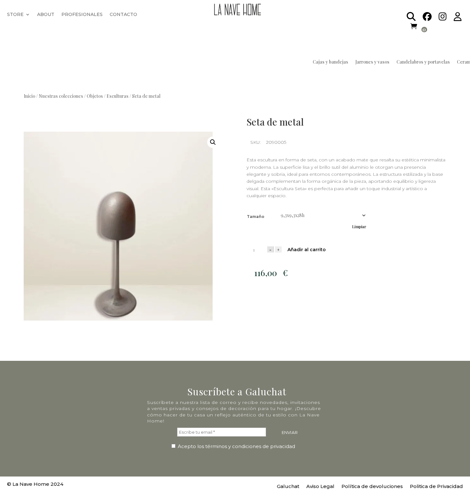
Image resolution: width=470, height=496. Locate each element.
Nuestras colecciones (61, 96)
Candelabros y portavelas (423, 62)
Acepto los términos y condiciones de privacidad (235, 446)
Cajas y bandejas (330, 62)
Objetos (95, 96)
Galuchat (288, 486)
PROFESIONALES (82, 14)
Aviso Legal (320, 486)
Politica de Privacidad (436, 486)
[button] (213, 142)
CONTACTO (123, 14)
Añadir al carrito (306, 249)
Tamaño (255, 216)
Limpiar (359, 226)
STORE (15, 14)
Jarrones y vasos (372, 62)
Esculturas (117, 96)
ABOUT (45, 14)
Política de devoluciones (372, 486)
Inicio (29, 96)
